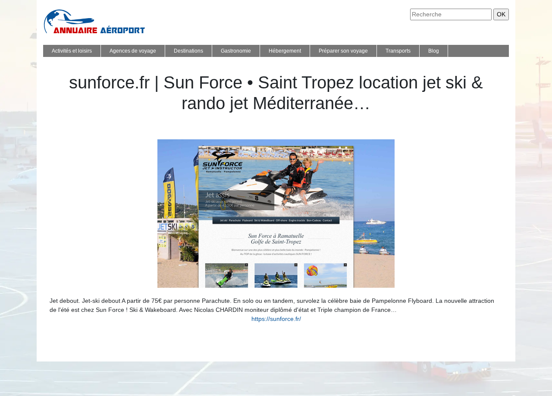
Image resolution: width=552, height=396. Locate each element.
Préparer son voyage (343, 51)
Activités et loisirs (72, 51)
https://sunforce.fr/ (276, 318)
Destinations (188, 51)
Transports (398, 51)
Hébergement (285, 51)
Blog (433, 51)
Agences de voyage (133, 51)
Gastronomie (236, 51)
